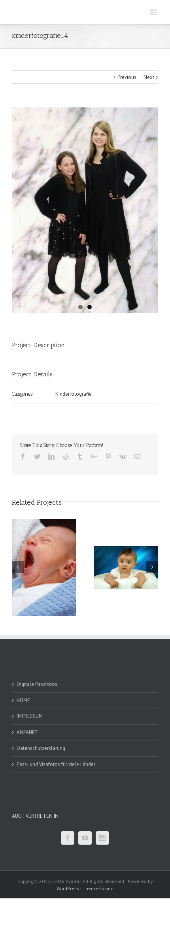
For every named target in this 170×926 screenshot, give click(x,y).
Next (149, 77)
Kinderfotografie (73, 394)
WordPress (68, 888)
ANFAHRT (27, 732)
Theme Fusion (98, 888)
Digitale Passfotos (37, 684)
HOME (23, 700)
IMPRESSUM (30, 716)
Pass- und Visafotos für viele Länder (56, 764)
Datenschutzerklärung (41, 748)
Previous (126, 77)
